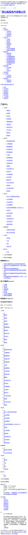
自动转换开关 (10, 168)
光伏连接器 (10, 202)
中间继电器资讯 (11, 62)
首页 (5, 28)
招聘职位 (9, 77)
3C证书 (8, 70)
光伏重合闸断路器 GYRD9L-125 (15, 207)
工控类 (8, 39)
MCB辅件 (9, 177)
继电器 (8, 110)
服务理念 (9, 36)
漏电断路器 (10, 146)
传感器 (8, 113)
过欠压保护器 (10, 182)
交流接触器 (14, 494)
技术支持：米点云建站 (12, 533)
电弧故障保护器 (11, 141)
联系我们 (6, 78)
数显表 (8, 135)
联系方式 (9, 80)
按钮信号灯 (10, 127)
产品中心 (6, 37)
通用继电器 (10, 121)
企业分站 (6, 5)
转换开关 (9, 171)
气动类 (8, 45)
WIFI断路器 (10, 174)
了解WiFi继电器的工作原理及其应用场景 (14, 263)
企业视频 (6, 3)
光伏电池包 (10, 221)
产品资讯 (9, 55)
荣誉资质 (6, 66)
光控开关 (9, 130)
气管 (8, 241)
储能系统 (9, 216)
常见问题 (9, 64)
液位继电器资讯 (11, 59)
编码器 (8, 132)
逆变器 (8, 210)
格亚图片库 (13, 3)
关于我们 (6, 29)
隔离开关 (9, 180)
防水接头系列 (10, 188)
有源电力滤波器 (11, 229)
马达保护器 (10, 160)
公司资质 (9, 67)
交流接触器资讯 (11, 58)
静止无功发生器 (11, 232)
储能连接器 (10, 224)
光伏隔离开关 (10, 218)
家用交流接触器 (11, 50)
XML (23, 3)
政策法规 (9, 53)
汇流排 (8, 155)
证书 (8, 69)
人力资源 (6, 73)
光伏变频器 (10, 199)
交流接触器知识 (11, 56)
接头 (8, 243)
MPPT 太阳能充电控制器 (13, 196)
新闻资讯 (6, 51)
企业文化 (9, 33)
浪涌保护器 (10, 163)
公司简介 (9, 31)
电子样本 (6, 72)
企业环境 (9, 34)
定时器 (8, 116)
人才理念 (9, 75)
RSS (2, 5)
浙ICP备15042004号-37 (18, 532)
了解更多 (6, 527)
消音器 (8, 238)
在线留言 (9, 81)
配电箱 (8, 185)
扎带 (8, 252)
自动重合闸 (10, 149)
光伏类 (8, 42)
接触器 (8, 166)
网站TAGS (12, 5)
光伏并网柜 (10, 213)
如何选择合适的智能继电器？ (11, 268)
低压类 (8, 40)
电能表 (8, 191)
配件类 (8, 47)
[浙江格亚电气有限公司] (7, 84)
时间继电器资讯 (11, 61)
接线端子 (9, 124)
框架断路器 (10, 157)
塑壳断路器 (10, 152)
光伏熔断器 (10, 204)
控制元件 (9, 246)
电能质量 (9, 44)
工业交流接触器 (11, 48)
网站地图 (19, 3)
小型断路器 (10, 143)
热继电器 (9, 118)
